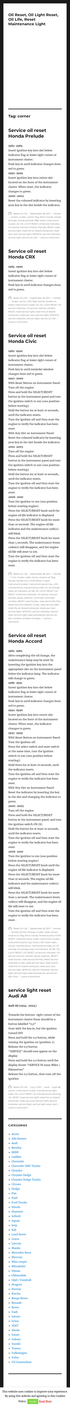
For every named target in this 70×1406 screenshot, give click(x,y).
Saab (15, 1311)
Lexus (15, 1239)
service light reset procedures (29, 615)
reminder (39, 597)
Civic (13, 577)
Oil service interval (18, 227)
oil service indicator (49, 223)
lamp (35, 942)
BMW (15, 1152)
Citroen (16, 1184)
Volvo (15, 1357)
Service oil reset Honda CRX (27, 254)
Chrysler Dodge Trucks (26, 1179)
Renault (17, 1302)
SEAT (15, 1325)
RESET (50, 227)
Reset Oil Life (20, 213)
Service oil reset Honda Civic (27, 338)
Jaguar (16, 1220)
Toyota (16, 1348)
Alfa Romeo (19, 1138)
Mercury (17, 1257)
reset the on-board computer (37, 230)
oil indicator (20, 591)
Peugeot (17, 1284)
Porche (16, 1293)
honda (49, 217)
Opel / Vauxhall (21, 1280)
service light (14, 237)
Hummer (17, 1211)
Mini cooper (19, 1261)
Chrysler (17, 1170)
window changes (31, 618)
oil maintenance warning (47, 1094)
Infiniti (16, 1216)
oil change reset (25, 949)
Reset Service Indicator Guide (23, 604)
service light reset (42, 1104)
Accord (15, 932)
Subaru (16, 1339)
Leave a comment (49, 237)
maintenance (15, 587)
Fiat (14, 1193)
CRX (29, 301)
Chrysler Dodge (21, 1175)
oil (17, 223)
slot (35, 237)
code (28, 577)
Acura (15, 1134)
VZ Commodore (22, 1362)
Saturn (16, 1316)
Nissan (16, 1270)
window (17, 618)
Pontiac (16, 1289)
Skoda (16, 1330)
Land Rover (19, 1234)
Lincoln (16, 1243)
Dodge (16, 1188)
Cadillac (16, 1156)
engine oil (44, 577)
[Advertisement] (35, 72)
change (31, 932)
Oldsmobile (19, 1275)
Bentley (16, 1147)
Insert (43, 220)
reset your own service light (34, 315)
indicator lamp (24, 939)
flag (37, 217)
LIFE (55, 584)
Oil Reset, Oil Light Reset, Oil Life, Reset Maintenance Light (33, 19)
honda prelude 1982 (28, 220)
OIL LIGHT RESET (29, 223)
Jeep (14, 1225)
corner (30, 217)
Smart (16, 1334)
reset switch (51, 962)
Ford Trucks (19, 1202)
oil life (31, 591)
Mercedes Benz (21, 1252)
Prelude (42, 227)
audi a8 (56, 1087)
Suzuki (16, 1343)
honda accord (46, 935)
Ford (15, 1197)
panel (20, 597)
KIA (14, 1229)
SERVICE (37, 234)
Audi (46, 1087)
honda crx (51, 301)
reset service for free (50, 601)
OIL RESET (28, 952)
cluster (22, 217)
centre (14, 217)
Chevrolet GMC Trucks (26, 1166)
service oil (27, 237)
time (15, 976)
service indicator (51, 234)
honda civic (22, 580)
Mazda (16, 1248)
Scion (15, 1321)
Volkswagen (19, 1353)
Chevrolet (18, 1161)
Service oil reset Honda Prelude (27, 133)
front (42, 217)
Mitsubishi (18, 1266)
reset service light (25, 311)
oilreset (33, 227)
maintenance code (34, 587)
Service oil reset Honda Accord (27, 638)
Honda (57, 213)
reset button (32, 601)
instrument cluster (25, 304)
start (54, 1104)
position (28, 597)
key (50, 584)
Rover (15, 1307)
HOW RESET (36, 580)
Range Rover (20, 1298)
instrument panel (38, 584)
